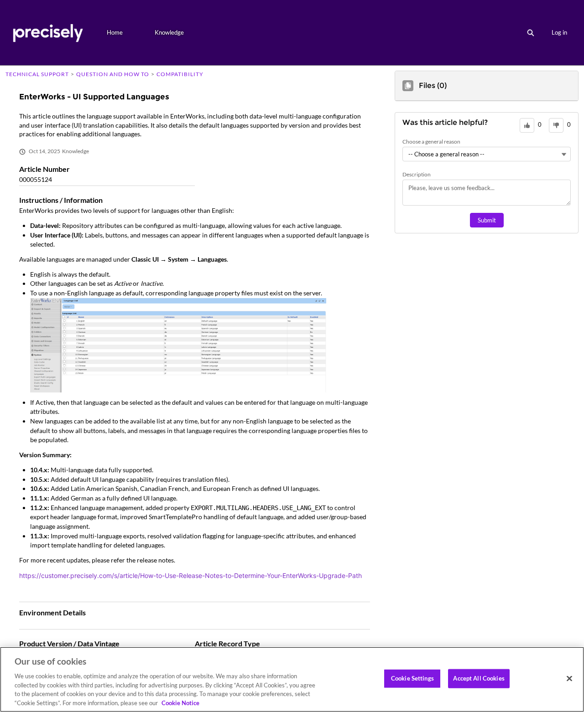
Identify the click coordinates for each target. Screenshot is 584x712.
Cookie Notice (180, 702)
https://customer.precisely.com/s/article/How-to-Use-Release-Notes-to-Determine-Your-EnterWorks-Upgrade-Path (190, 575)
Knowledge (169, 32)
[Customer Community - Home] (47, 32)
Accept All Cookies (478, 678)
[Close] (569, 679)
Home (115, 32)
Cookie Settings (412, 678)
